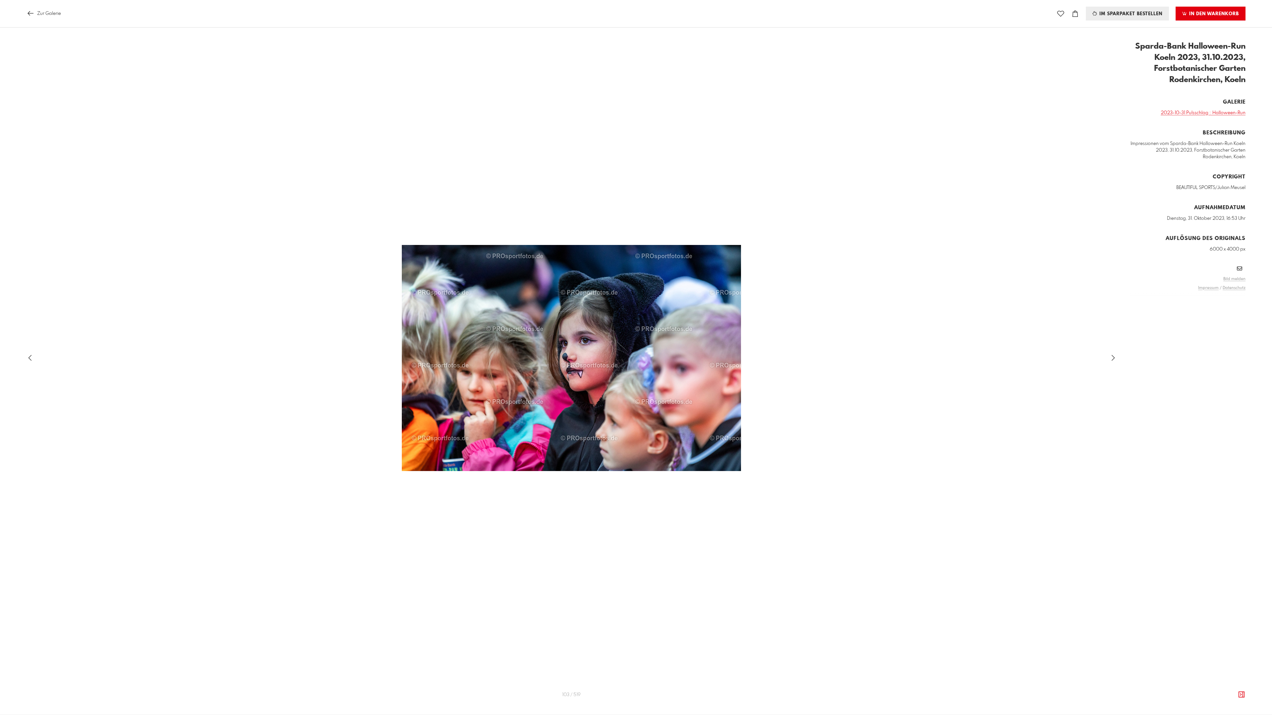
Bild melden (1234, 279)
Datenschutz (1234, 288)
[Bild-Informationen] (1242, 694)
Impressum (1208, 288)
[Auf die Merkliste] (1061, 13)
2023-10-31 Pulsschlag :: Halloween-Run (1203, 113)
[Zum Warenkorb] (1075, 13)
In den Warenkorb (1213, 14)
